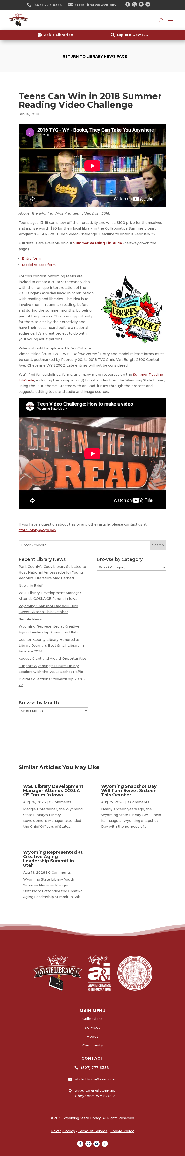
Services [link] (92, 1027)
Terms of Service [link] (92, 1131)
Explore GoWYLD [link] (133, 35)
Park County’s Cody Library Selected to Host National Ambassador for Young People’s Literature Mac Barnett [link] (52, 572)
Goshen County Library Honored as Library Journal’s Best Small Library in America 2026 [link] (51, 645)
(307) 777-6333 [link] (47, 4)
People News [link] (30, 619)
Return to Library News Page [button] (95, 56)
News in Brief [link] (30, 585)
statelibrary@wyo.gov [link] (96, 4)
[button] (127, 4)
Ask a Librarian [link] (58, 35)
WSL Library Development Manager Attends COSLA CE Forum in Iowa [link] (53, 791)
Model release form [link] (39, 265)
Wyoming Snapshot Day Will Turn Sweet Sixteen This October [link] (129, 791)
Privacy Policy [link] (63, 1131)
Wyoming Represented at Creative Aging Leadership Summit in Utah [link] (53, 859)
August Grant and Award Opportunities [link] (53, 658)
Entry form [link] (31, 258)
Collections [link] (92, 1018)
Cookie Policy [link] (122, 1131)
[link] (31, 5)
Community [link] (92, 1045)
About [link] (92, 1036)
